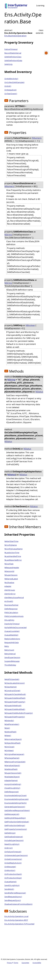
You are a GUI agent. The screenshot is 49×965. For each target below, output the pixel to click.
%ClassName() (10, 687)
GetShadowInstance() (13, 836)
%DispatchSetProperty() (14, 716)
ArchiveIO (8, 601)
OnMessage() (10, 866)
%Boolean (30, 325)
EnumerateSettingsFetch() (15, 803)
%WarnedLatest (11, 578)
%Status (39, 391)
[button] (6, 100)
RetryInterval (10, 653)
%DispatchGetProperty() (14, 701)
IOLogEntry (9, 620)
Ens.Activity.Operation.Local (16, 916)
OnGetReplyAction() (13, 863)
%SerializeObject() (12, 765)
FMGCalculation (11, 612)
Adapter (7, 586)
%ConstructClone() (12, 690)
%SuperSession (10, 575)
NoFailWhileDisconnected (15, 627)
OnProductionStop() (13, 878)
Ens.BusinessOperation (15, 35)
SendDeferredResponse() (15, 893)
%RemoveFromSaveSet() (15, 761)
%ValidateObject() (12, 776)
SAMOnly (8, 64)
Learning (40, 5)
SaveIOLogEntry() (12, 885)
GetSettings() (10, 833)
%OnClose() (9, 746)
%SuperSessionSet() (12, 773)
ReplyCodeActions (12, 638)
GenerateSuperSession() (14, 806)
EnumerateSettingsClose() (15, 795)
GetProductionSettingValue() (16, 821)
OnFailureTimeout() (12, 851)
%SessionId (9, 571)
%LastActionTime (11, 552)
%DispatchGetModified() (15, 698)
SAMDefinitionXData (13, 60)
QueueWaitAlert (11, 635)
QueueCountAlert (11, 631)
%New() (7, 735)
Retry (6, 646)
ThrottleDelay (10, 665)
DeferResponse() (11, 791)
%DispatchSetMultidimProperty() (18, 713)
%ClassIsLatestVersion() (14, 683)
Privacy (9, 963)
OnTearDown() (10, 93)
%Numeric (37, 138)
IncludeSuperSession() (14, 840)
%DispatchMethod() (12, 705)
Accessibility (37, 963)
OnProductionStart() (13, 874)
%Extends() (9, 720)
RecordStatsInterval (12, 53)
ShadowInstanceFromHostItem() (18, 904)
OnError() (8, 848)
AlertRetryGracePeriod (14, 597)
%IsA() (7, 728)
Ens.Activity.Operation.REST (16, 920)
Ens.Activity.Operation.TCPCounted (19, 924)
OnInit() (7, 86)
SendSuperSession (12, 657)
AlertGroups (9, 590)
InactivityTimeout (11, 623)
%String (8, 234)
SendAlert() (9, 889)
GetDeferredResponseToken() (17, 810)
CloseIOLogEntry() (12, 788)
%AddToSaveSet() (11, 679)
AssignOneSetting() (12, 784)
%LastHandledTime (12, 556)
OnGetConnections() (13, 859)
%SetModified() (11, 769)
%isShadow (9, 582)
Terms (16, 963)
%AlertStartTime (11, 541)
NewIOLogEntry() (11, 844)
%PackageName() (11, 758)
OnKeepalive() (10, 90)
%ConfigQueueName (13, 549)
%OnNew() (9, 750)
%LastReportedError (13, 560)
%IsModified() (10, 731)
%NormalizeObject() (13, 739)
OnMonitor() (9, 870)
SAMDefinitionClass (12, 56)
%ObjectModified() (12, 743)
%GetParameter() (11, 724)
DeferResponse (10, 608)
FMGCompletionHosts (13, 616)
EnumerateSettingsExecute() (16, 799)
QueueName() (10, 881)
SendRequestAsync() (13, 896)
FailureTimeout (10, 49)
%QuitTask (8, 563)
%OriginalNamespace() (14, 754)
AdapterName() (11, 780)
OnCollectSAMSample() (14, 82)
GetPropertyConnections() (15, 829)
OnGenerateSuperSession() (16, 855)
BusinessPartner (11, 605)
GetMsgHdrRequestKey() (15, 818)
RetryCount (9, 650)
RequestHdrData (11, 642)
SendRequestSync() (12, 900)
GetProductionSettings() (14, 825)
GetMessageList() (11, 814)
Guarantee (25, 963)
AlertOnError (10, 593)
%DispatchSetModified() (14, 709)
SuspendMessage (11, 661)
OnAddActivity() (11, 78)
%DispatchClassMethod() (15, 694)
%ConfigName (10, 545)
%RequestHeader (11, 567)
